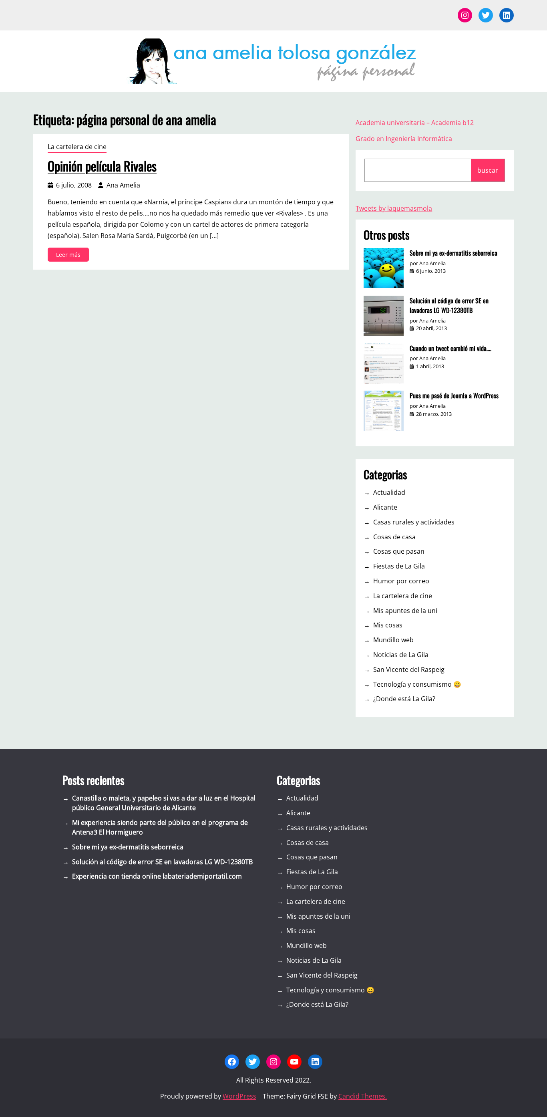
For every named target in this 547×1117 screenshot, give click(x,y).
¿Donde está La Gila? (404, 698)
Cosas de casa (394, 536)
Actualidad (389, 492)
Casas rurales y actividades (413, 522)
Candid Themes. (362, 1096)
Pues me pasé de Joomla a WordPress (454, 395)
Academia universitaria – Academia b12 (415, 122)
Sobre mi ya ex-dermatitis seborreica (453, 253)
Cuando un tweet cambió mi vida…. (450, 348)
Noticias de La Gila (400, 654)
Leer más (70, 256)
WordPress (239, 1096)
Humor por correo (401, 581)
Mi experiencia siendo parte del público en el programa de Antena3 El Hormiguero (160, 827)
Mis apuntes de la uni (405, 610)
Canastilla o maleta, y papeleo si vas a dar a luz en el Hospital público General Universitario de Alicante (163, 803)
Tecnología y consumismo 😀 (417, 684)
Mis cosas (387, 625)
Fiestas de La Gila (399, 566)
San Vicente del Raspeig (408, 669)
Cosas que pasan (398, 551)
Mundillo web (393, 639)
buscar (487, 170)
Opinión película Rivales (102, 166)
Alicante (385, 507)
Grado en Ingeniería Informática (404, 138)
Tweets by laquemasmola (394, 208)
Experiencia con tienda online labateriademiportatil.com (157, 876)
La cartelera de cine (77, 146)
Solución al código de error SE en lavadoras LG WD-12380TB (449, 305)
